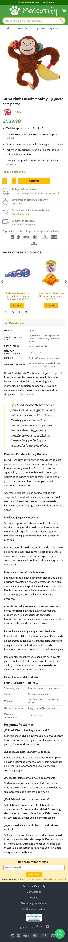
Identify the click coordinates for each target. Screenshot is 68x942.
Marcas (34, 897)
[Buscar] (61, 20)
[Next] (65, 288)
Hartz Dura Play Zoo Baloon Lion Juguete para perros (51, 295)
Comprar (34, 180)
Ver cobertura (18, 203)
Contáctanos (34, 891)
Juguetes (53, 28)
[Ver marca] (8, 111)
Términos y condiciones (34, 903)
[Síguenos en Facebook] (37, 927)
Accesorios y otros (35, 28)
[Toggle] (5, 323)
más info (56, 193)
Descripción (16, 323)
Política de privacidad (34, 909)
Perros (17, 28)
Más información (20, 213)
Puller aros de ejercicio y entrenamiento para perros (17, 295)
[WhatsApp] (60, 934)
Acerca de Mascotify (34, 886)
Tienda (6, 28)
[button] (4, 11)
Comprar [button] (50, 305)
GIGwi (18, 112)
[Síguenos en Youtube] (47, 927)
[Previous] (3, 288)
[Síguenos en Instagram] (42, 927)
